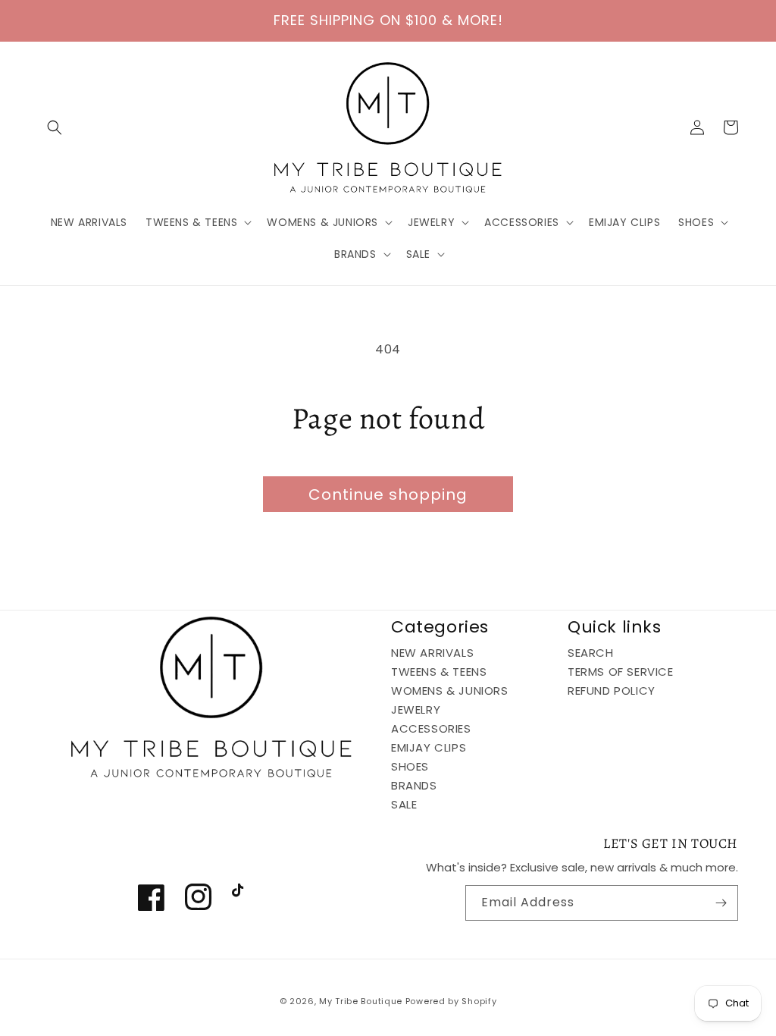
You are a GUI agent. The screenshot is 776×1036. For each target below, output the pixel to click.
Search (591, 653)
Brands (414, 785)
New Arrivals (432, 653)
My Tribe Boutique (362, 1001)
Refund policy (612, 691)
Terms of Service (621, 672)
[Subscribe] (720, 903)
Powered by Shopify (451, 1001)
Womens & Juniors (449, 691)
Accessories (431, 728)
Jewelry (415, 709)
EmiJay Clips (428, 747)
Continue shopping (388, 494)
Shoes (410, 766)
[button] (54, 127)
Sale (404, 804)
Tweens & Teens (439, 672)
